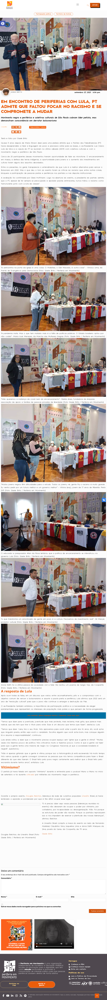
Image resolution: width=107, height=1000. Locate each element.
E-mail (39, 888)
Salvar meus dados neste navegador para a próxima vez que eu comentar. (31, 898)
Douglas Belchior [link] (33, 795)
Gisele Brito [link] (47, 832)
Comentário (6, 870)
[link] (2, 23)
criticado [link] (30, 773)
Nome (4, 888)
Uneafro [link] (85, 795)
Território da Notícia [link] (63, 14)
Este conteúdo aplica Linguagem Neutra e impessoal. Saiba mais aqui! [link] (53, 714)
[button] (13, 127)
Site (72, 888)
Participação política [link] (42, 14)
